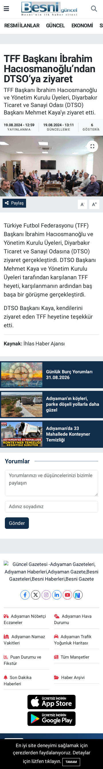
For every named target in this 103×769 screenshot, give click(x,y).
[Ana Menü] (6, 9)
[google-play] (51, 719)
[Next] (78, 595)
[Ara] (93, 9)
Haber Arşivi (73, 677)
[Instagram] (46, 595)
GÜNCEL (55, 25)
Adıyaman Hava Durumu (73, 619)
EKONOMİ (82, 25)
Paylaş (17, 203)
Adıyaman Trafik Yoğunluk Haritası (73, 640)
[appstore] (51, 703)
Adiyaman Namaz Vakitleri (24, 640)
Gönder (17, 523)
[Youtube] (67, 595)
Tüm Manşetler (75, 657)
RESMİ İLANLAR (21, 25)
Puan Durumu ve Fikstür (22, 660)
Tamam (71, 762)
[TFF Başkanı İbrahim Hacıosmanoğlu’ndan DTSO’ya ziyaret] (51, 166)
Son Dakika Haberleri (18, 680)
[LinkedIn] (57, 595)
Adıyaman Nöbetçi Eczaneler (25, 619)
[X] (35, 595)
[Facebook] (25, 595)
